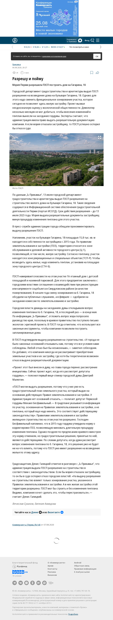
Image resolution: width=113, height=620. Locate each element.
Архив (50, 565)
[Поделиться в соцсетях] (97, 72)
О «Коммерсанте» (56, 562)
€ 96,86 (36, 47)
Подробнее (73, 614)
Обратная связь (81, 565)
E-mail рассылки (82, 572)
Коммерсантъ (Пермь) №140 (26, 524)
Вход (87, 40)
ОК (97, 56)
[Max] (44, 583)
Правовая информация (85, 568)
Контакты (52, 568)
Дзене (34, 512)
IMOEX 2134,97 (57, 47)
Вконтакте (54, 512)
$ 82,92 (27, 47)
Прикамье (16, 64)
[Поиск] (92, 40)
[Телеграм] (14, 583)
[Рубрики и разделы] (97, 40)
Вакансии (52, 575)
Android (77, 562)
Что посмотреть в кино (79, 47)
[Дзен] (26, 583)
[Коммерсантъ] (14, 40)
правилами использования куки (54, 56)
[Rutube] (38, 583)
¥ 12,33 (45, 47)
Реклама (52, 572)
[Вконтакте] (20, 583)
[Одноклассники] (32, 583)
